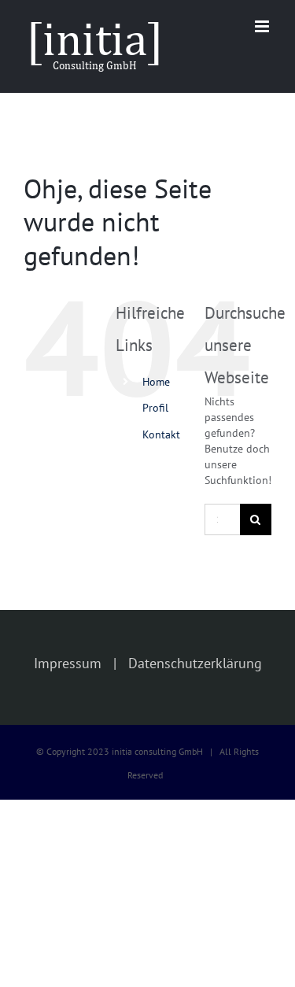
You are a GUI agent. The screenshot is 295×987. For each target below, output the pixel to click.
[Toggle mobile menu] (263, 26)
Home (156, 382)
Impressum (67, 663)
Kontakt (161, 434)
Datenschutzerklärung (195, 663)
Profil (155, 408)
